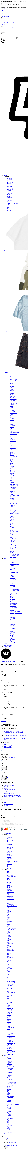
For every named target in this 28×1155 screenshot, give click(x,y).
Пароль (3, 28)
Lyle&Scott (13, 483)
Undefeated (13, 547)
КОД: (2, 759)
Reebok (12, 520)
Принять (3, 8)
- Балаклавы (13, 573)
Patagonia (12, 512)
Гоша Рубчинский (14, 555)
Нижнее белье (13, 593)
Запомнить (5, 34)
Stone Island (13, 536)
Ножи (11, 636)
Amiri (11, 383)
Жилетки (9, 186)
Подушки (12, 632)
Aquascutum (13, 385)
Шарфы (12, 597)
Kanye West (13, 471)
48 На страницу (8, 746)
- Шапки (12, 580)
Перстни (12, 621)
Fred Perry (12, 443)
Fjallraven (12, 439)
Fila (11, 438)
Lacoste (12, 473)
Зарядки (9, 1108)
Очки (11, 600)
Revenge (12, 522)
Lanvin (11, 474)
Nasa (9, 682)
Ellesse (11, 428)
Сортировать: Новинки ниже (11, 734)
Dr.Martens (12, 425)
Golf (11, 449)
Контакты (6, 806)
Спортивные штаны (12, 202)
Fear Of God (13, 441)
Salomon (12, 527)
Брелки (12, 625)
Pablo (11, 508)
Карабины (12, 641)
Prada (11, 516)
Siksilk (11, 530)
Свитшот (9, 200)
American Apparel (14, 380)
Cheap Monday (14, 408)
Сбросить (3, 721)
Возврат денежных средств (11, 791)
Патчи (11, 629)
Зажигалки (13, 627)
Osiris (11, 506)
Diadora (12, 418)
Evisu (11, 431)
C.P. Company (13, 399)
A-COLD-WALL (14, 379)
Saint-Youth (13, 529)
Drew (11, 424)
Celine (11, 407)
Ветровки (9, 181)
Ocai (11, 502)
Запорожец (13, 557)
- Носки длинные (14, 589)
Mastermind (13, 487)
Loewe (11, 478)
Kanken (12, 464)
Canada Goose (13, 403)
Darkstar (12, 415)
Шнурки (12, 596)
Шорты (9, 208)
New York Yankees (14, 495)
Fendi (11, 436)
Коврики (12, 617)
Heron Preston (13, 456)
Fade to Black (13, 434)
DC (11, 417)
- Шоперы (12, 568)
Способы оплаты (8, 788)
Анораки (9, 178)
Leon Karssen (13, 476)
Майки (8, 192)
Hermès (12, 455)
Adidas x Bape (13, 378)
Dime (11, 421)
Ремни (11, 594)
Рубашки (9, 197)
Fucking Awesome (14, 432)
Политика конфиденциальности (12, 796)
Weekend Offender (14, 554)
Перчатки (12, 599)
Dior (11, 422)
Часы (11, 601)
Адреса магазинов (8, 804)
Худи (8, 204)
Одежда (6, 175)
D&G (11, 414)
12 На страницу (8, 745)
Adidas (11, 376)
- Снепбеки (13, 579)
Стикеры (12, 634)
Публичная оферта (9, 793)
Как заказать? (7, 646)
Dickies (12, 420)
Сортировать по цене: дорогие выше (13, 732)
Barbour (12, 393)
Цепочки (12, 618)
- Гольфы (12, 585)
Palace (11, 509)
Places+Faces (13, 515)
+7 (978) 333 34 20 (10, 827)
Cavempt (12, 406)
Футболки (9, 206)
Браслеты (12, 624)
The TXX (12, 540)
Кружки (12, 635)
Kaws (11, 469)
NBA (11, 494)
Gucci (11, 452)
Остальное (13, 642)
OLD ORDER (13, 504)
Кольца (12, 620)
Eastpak (12, 427)
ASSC (11, 389)
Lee (11, 477)
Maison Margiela (14, 485)
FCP (11, 435)
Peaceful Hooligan (14, 513)
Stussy (11, 537)
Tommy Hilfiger (14, 545)
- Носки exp (13, 586)
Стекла (12, 615)
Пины (11, 631)
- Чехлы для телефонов (16, 613)
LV (11, 481)
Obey (11, 501)
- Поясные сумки (14, 564)
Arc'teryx (12, 386)
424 (11, 375)
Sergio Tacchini (14, 531)
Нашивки (12, 639)
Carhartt (12, 404)
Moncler (12, 490)
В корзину (3, 757)
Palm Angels (13, 511)
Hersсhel (12, 457)
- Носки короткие (14, 590)
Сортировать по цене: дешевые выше (14, 731)
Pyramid (12, 519)
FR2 (11, 442)
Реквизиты (6, 805)
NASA (11, 492)
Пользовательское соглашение (12, 795)
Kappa (11, 467)
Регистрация (7, 24)
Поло (8, 196)
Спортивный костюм (12, 203)
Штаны (9, 210)
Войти (2, 24)
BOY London (13, 396)
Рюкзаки (12, 569)
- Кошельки (13, 606)
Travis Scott (13, 544)
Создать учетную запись (7, 31)
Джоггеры (9, 185)
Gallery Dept (13, 448)
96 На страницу (8, 747)
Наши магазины (8, 645)
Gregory (12, 450)
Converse (12, 411)
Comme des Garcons (15, 410)
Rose (11, 526)
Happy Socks (13, 453)
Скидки (6, 643)
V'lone (11, 548)
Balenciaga (12, 390)
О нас (5, 802)
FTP (11, 445)
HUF (11, 460)
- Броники (12, 565)
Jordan (11, 463)
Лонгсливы (10, 189)
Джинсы (9, 183)
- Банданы (12, 575)
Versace (12, 550)
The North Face (14, 538)
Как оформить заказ (9, 785)
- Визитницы (13, 607)
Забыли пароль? (9, 28)
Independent (13, 462)
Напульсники (13, 603)
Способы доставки (9, 787)
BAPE (11, 392)
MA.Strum (12, 488)
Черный (10, 714)
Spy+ (11, 533)
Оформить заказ (5, 16)
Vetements (12, 551)
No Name (12, 498)
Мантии (9, 190)
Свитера (9, 199)
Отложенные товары (9, 22)
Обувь (5, 558)
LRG (11, 480)
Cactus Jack (13, 401)
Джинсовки (10, 182)
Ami (11, 382)
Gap (11, 446)
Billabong (12, 394)
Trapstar (12, 543)
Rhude (11, 523)
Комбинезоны (10, 195)
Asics (11, 387)
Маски (11, 638)
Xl (9, 704)
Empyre (12, 429)
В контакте (7, 812)
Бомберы (9, 179)
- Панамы (12, 578)
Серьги (12, 622)
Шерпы (9, 207)
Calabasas (12, 400)
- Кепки (12, 576)
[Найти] (1, 38)
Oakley (12, 499)
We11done (12, 552)
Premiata (12, 518)
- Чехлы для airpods (15, 611)
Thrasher (12, 541)
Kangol (12, 466)
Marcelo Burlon (14, 484)
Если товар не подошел (10, 789)
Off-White (12, 505)
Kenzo (11, 470)
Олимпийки (10, 193)
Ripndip (12, 524)
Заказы (5, 20)
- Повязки (12, 582)
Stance (11, 534)
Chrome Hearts (13, 413)
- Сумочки (12, 566)
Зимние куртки (11, 188)
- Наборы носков (14, 587)
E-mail (2, 26)
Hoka (11, 459)
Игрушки (12, 628)
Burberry (12, 397)
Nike (11, 497)
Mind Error (12, 491)
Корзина (3, 14)
